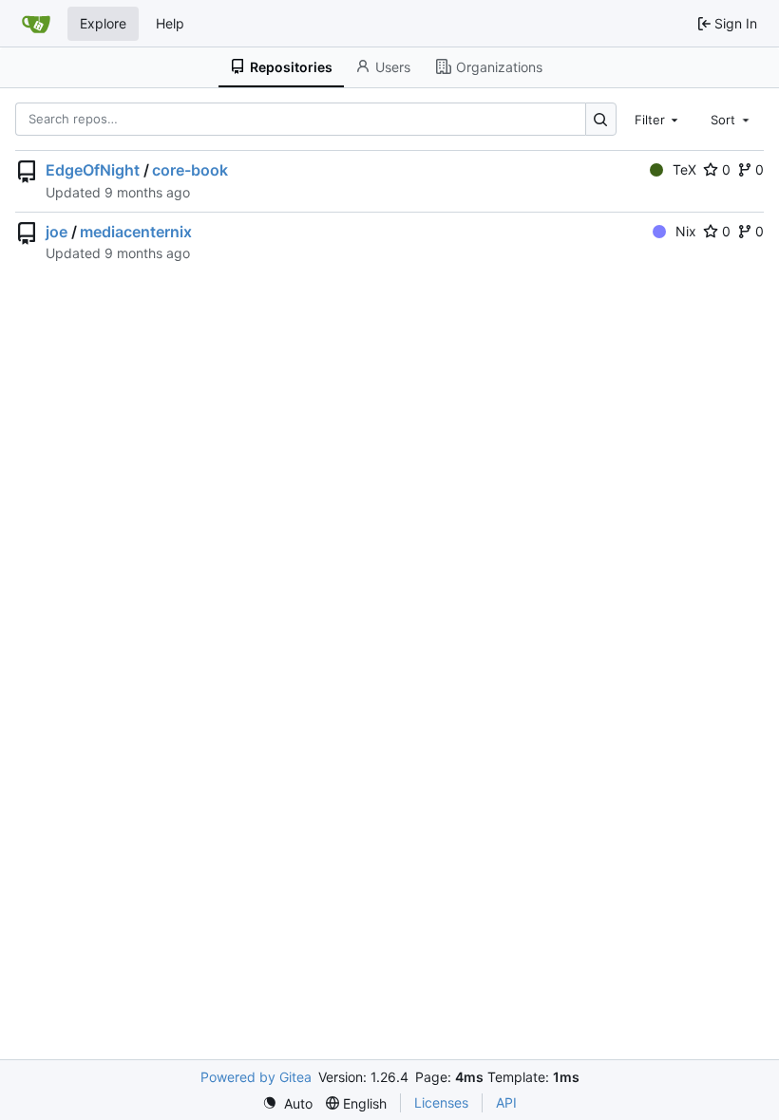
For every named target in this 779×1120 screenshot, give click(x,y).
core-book (190, 169)
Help (170, 23)
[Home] (36, 24)
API (506, 1102)
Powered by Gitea (256, 1077)
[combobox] (658, 119)
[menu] (287, 1103)
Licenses (441, 1102)
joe (56, 231)
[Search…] (601, 119)
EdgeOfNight (93, 169)
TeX (684, 169)
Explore (103, 23)
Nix (685, 231)
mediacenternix (136, 231)
